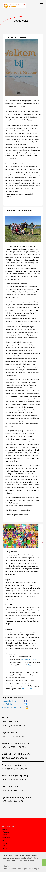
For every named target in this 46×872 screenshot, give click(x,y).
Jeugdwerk (5, 840)
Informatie (5, 832)
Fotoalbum (5, 843)
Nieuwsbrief (6, 837)
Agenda (4, 835)
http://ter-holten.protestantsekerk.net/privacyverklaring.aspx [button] (22, 867)
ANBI (3, 846)
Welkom (4, 829)
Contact (4, 848)
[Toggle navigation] (41, 3)
